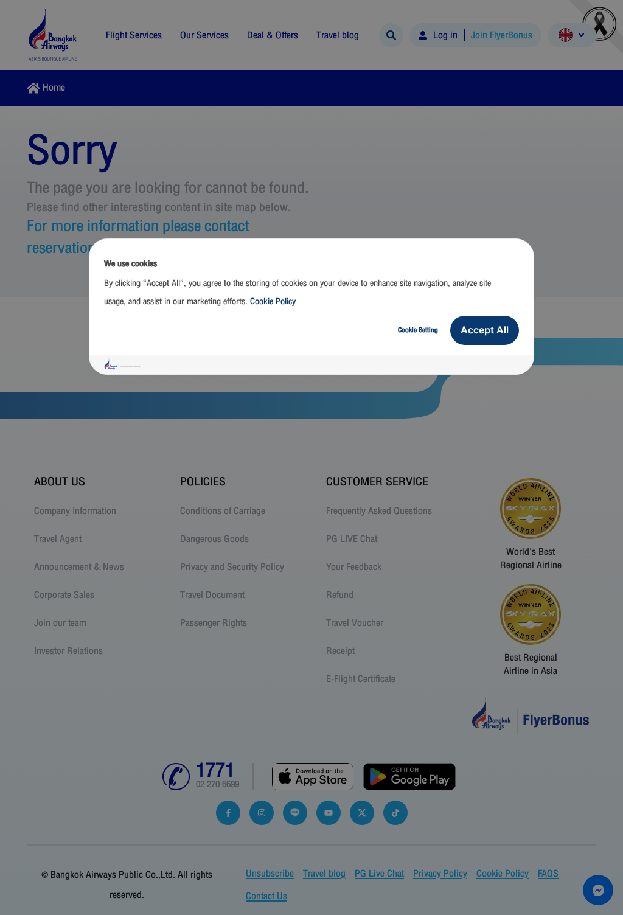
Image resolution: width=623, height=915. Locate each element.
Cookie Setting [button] (418, 330)
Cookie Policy (273, 301)
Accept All (485, 330)
